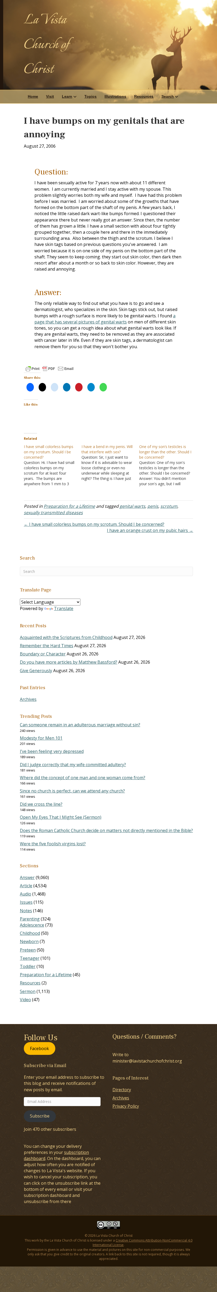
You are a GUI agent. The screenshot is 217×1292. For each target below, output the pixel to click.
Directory (121, 1090)
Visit (50, 96)
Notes (26, 911)
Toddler (27, 966)
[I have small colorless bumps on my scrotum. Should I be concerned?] (53, 465)
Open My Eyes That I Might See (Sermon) (60, 817)
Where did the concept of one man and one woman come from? (82, 778)
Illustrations (115, 96)
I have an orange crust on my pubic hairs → (150, 530)
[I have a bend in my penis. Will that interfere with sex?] (110, 462)
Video (25, 1000)
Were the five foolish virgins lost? (53, 844)
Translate (63, 608)
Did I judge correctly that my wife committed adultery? (73, 764)
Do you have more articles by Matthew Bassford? (68, 662)
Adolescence (32, 925)
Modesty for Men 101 (41, 738)
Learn (67, 96)
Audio (25, 894)
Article (26, 886)
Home (33, 96)
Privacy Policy (125, 1106)
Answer (27, 877)
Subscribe (39, 1116)
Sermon (27, 991)
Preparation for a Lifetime (69, 506)
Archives (28, 699)
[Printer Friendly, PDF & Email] (49, 369)
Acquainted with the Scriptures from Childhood (66, 637)
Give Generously (36, 670)
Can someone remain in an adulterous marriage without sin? (80, 725)
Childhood (30, 933)
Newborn (29, 941)
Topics (90, 96)
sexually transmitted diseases (53, 512)
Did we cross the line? (41, 804)
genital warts (132, 506)
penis (152, 506)
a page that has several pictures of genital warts (104, 319)
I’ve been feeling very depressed (52, 751)
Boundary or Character (43, 654)
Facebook (39, 1048)
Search (167, 96)
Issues (26, 902)
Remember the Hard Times (46, 646)
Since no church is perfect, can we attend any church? (72, 791)
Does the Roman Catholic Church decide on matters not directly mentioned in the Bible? (106, 830)
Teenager (29, 958)
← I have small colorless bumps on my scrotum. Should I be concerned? (94, 524)
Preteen (28, 950)
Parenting (30, 919)
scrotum (168, 506)
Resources (143, 96)
